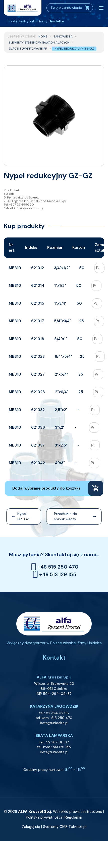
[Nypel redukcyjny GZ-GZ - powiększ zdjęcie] (54, 115)
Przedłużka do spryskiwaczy (65, 516)
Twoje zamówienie (66, 7)
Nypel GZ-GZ (23, 516)
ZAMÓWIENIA (63, 36)
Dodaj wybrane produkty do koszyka (46, 488)
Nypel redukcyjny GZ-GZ (74, 49)
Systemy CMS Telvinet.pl (64, 826)
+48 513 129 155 (57, 574)
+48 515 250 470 (57, 567)
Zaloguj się (31, 826)
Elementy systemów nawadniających (39, 43)
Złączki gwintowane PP (28, 49)
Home (42, 36)
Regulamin (73, 817)
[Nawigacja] (101, 8)
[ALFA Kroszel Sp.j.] (22, 8)
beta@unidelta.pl (54, 722)
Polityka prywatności (44, 817)
